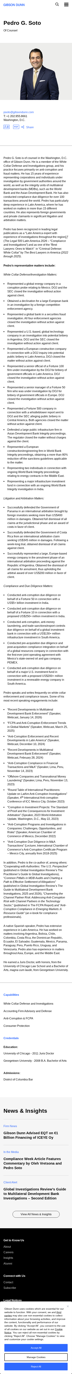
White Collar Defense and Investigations (28, 1003)
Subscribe (9, 1287)
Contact (8, 1282)
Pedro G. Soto (22, 23)
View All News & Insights (36, 1214)
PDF (16, 127)
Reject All (36, 1366)
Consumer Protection (16, 1025)
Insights (8, 1257)
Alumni (7, 1263)
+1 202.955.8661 (16, 116)
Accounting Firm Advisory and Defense (27, 1011)
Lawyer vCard (6, 127)
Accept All (36, 1347)
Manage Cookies (36, 1357)
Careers (8, 1252)
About (7, 1246)
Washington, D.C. (14, 120)
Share (30, 127)
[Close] (68, 1306)
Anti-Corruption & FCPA (18, 1018)
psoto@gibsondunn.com (18, 112)
